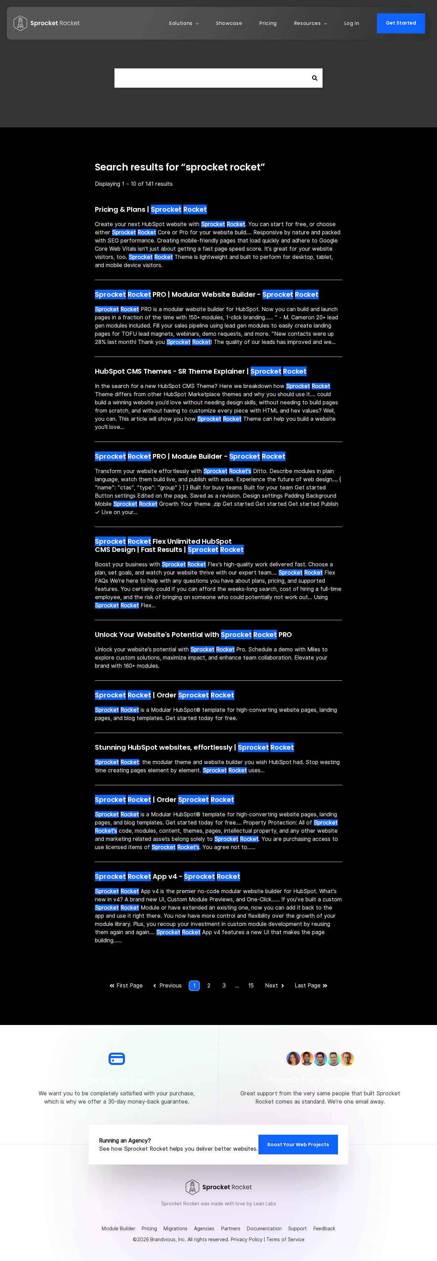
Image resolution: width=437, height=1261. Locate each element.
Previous (170, 985)
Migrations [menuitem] (175, 1228)
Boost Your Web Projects (298, 1144)
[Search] (315, 78)
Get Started (401, 22)
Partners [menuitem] (230, 1228)
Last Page (308, 985)
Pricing (268, 23)
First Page (129, 985)
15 (251, 985)
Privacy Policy (247, 1239)
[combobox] (218, 78)
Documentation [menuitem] (264, 1228)
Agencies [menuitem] (204, 1228)
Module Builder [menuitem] (118, 1228)
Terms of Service (285, 1239)
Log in (352, 23)
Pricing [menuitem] (149, 1228)
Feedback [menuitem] (324, 1228)
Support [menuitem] (297, 1228)
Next (271, 985)
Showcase (229, 23)
